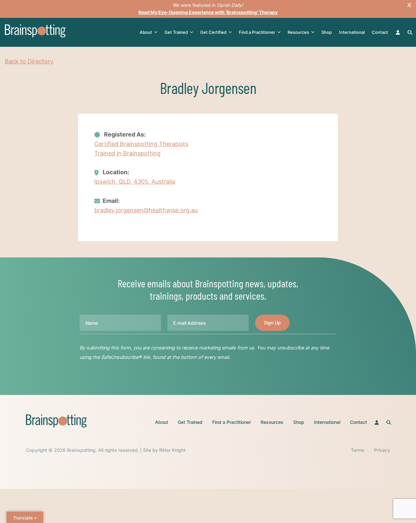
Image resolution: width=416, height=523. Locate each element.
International (352, 32)
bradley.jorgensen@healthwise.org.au (146, 210)
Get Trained (176, 32)
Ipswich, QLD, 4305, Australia (134, 181)
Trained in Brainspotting (127, 153)
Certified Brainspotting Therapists (141, 143)
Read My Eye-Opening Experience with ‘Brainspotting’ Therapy (208, 12)
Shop (326, 32)
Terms (357, 450)
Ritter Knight (172, 450)
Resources (298, 32)
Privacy (382, 450)
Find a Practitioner (257, 32)
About (146, 32)
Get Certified (213, 32)
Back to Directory (29, 61)
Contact (380, 32)
